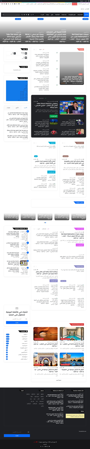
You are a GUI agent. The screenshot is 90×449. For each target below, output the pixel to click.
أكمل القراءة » (54, 116)
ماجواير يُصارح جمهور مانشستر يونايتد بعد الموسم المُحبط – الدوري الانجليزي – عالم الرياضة (41, 133)
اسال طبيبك (36, 396)
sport (38, 394)
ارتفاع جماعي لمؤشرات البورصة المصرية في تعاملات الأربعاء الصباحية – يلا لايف (41, 72)
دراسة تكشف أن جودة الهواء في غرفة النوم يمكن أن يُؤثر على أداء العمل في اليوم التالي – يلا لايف (67, 302)
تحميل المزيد (58, 380)
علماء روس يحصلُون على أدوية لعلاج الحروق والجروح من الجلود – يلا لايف (41, 301)
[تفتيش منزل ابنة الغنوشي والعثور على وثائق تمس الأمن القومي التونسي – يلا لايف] (80, 181)
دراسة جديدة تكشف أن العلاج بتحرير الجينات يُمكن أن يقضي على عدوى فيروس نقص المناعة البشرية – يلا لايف (41, 289)
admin (80, 83)
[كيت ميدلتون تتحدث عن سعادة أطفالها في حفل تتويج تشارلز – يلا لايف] (80, 191)
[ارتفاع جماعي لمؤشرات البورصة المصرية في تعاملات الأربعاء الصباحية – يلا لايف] (57, 69)
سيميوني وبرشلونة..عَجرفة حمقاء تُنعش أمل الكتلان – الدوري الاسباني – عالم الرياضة (46, 105)
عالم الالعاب (85, 19)
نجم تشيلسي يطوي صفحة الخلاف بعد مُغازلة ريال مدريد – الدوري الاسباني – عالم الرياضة (67, 123)
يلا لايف (42, 406)
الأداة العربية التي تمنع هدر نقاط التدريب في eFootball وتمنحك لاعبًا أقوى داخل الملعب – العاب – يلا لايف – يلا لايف (48, 3)
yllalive (42, 396)
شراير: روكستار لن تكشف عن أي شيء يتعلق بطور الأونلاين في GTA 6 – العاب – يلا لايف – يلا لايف (17, 136)
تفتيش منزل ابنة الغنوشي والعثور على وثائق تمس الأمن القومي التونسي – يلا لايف (68, 181)
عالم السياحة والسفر (77, 324)
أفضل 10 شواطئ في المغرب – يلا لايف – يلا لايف (46, 345)
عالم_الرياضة (41, 403)
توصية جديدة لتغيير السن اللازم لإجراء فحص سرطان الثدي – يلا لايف (67, 288)
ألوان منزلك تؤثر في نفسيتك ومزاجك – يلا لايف (40, 186)
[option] (79, 30)
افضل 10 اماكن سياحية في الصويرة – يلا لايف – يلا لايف (72, 370)
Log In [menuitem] (86, 1)
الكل (43, 49)
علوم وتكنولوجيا (72, 14)
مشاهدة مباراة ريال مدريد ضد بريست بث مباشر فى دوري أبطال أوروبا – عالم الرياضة (13, 262)
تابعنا (22, 391)
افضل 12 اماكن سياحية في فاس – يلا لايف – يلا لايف (46, 370)
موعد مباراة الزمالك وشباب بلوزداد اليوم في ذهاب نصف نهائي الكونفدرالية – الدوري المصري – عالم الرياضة (42, 124)
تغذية (34, 398)
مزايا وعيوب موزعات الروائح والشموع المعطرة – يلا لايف (40, 179)
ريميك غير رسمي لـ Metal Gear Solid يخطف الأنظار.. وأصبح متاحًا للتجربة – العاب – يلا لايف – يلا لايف (34, 38)
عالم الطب (29, 403)
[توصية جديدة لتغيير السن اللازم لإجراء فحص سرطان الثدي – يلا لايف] (80, 288)
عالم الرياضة (80, 14)
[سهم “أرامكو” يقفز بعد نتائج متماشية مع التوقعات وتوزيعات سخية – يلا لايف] (72, 68)
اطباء (31, 396)
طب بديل (32, 401)
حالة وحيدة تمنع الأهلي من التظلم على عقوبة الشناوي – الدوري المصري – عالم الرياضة (68, 133)
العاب (38, 398)
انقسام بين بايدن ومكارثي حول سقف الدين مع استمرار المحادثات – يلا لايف (41, 80)
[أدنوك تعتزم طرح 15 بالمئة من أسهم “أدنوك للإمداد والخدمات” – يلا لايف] (57, 85)
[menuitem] (89, 1)
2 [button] (44, 222)
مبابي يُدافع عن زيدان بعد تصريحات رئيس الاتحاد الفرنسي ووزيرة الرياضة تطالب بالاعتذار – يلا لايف (12, 234)
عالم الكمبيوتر (24, 352)
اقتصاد (81, 49)
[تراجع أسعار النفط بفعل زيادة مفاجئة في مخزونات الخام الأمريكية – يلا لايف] (57, 52)
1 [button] (45, 222)
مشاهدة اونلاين (24, 359)
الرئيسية (86, 14)
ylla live (28, 394)
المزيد (42, 14)
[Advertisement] (58, 315)
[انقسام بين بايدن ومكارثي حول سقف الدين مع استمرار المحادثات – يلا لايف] (57, 77)
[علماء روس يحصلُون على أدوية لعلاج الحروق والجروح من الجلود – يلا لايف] (54, 301)
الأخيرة (25, 107)
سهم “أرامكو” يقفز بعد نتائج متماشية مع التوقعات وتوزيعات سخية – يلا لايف (13, 269)
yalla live (33, 394)
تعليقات (8, 107)
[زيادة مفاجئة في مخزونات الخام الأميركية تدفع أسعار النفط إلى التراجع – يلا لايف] (57, 61)
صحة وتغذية (64, 14)
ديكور (52, 14)
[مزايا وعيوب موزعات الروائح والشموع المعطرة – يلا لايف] (51, 178)
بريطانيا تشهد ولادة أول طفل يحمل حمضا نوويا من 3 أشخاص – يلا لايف (47, 272)
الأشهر (17, 107)
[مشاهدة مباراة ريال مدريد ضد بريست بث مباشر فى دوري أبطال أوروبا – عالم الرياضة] (24, 263)
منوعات (47, 14)
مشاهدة (25, 334)
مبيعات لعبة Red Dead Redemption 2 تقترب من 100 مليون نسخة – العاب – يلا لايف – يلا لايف (79, 38)
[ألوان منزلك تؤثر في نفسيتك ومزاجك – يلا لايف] (51, 185)
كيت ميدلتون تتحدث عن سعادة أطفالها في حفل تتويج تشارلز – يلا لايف (69, 191)
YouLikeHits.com (17, 70)
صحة (31, 398)
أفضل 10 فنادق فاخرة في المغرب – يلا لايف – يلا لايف (72, 345)
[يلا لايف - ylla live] (85, 9)
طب (37, 401)
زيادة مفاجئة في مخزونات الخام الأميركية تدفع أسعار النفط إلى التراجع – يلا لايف (42, 64)
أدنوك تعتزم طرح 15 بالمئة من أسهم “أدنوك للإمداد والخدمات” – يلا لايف (41, 88)
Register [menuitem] (81, 1)
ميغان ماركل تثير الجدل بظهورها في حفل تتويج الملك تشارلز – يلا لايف (74, 163)
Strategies (24, 356)
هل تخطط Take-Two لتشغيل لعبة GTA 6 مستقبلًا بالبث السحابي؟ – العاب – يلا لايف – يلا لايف (11, 38)
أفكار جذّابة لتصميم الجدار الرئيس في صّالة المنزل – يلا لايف (45, 162)
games (42, 394)
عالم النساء (57, 14)
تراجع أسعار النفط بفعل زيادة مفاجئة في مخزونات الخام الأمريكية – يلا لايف (42, 56)
